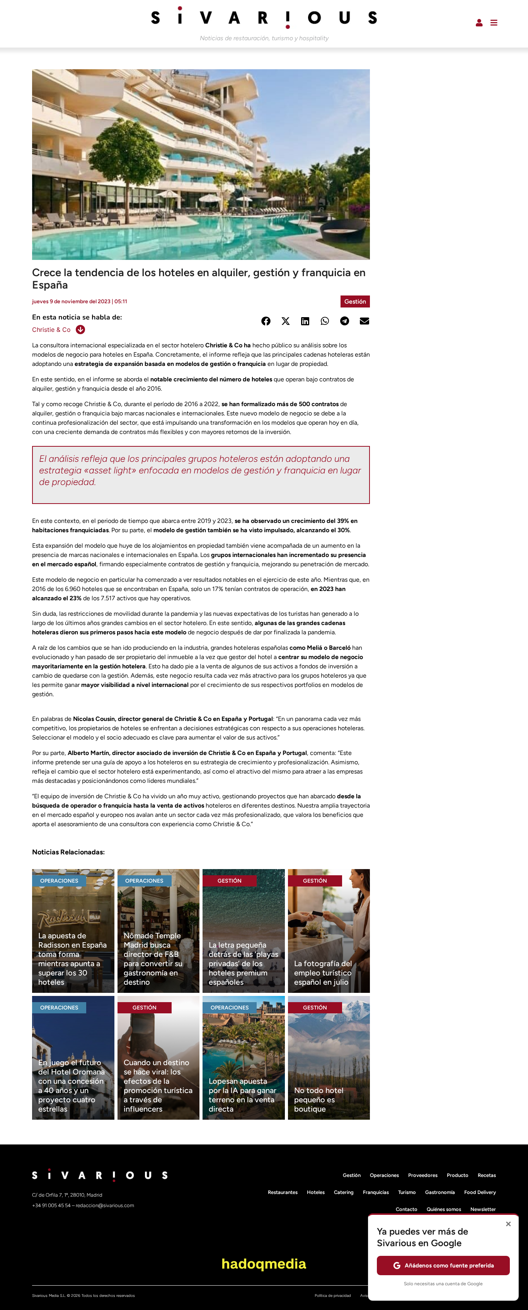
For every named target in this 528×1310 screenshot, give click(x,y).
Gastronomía (440, 1192)
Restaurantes (283, 1192)
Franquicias (376, 1192)
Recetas (487, 1175)
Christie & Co (51, 329)
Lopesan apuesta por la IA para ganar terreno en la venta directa (242, 1095)
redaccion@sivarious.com (105, 1205)
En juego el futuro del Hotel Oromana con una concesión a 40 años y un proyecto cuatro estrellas (71, 1086)
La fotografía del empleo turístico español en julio (323, 973)
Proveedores (423, 1175)
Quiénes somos (444, 1209)
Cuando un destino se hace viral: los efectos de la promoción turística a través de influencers (158, 1086)
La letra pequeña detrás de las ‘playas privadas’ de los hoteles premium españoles (243, 963)
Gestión (355, 301)
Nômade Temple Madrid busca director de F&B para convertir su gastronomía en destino (153, 959)
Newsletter (483, 1209)
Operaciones (59, 881)
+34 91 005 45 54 (52, 1205)
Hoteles (316, 1192)
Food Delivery (480, 1192)
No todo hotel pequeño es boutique (319, 1100)
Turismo (407, 1192)
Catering (344, 1192)
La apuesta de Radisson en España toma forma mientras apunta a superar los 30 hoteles (72, 959)
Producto (457, 1175)
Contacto (406, 1209)
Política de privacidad (333, 1295)
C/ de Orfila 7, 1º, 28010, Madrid (67, 1195)
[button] (265, 321)
